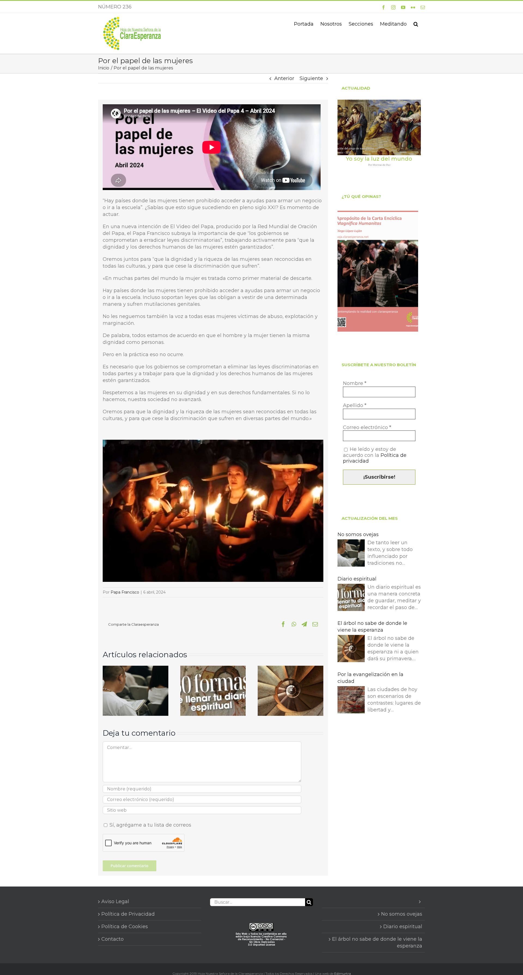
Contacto (112, 939)
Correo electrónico (367, 427)
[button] (415, 23)
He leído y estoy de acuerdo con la (374, 455)
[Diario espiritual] (213, 669)
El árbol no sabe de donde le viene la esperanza (372, 626)
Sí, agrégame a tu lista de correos (149, 825)
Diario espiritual (356, 579)
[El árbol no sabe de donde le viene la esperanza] (290, 669)
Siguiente (311, 78)
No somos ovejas (358, 534)
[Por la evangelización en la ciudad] (351, 700)
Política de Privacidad (128, 914)
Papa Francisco (125, 592)
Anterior (284, 78)
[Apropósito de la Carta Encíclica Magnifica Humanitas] (377, 271)
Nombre (354, 383)
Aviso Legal (115, 901)
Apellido (354, 405)
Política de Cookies (124, 927)
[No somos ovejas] (135, 669)
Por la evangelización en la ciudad (370, 677)
